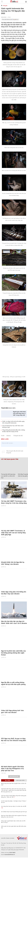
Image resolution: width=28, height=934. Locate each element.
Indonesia (8, 428)
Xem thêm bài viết (14, 769)
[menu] (1, 1)
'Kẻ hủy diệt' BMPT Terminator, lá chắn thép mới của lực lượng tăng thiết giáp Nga (13, 526)
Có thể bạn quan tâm (9, 452)
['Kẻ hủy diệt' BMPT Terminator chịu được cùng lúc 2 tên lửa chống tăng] (14, 483)
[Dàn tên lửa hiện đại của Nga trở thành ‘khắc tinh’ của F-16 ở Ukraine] (14, 603)
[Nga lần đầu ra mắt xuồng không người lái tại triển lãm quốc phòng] (14, 664)
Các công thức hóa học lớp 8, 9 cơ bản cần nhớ (13, 799)
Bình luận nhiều (20, 773)
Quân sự (3, 499)
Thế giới (5, 5)
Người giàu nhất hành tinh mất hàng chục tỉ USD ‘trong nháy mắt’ (19, 406)
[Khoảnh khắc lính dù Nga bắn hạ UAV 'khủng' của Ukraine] (14, 544)
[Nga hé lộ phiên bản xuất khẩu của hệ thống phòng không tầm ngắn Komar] (14, 633)
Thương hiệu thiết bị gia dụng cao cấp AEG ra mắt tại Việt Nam (8, 469)
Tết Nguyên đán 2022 (18, 428)
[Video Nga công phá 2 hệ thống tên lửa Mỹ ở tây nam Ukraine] (14, 573)
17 (14, 790)
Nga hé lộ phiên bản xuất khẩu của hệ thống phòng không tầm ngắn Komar (13, 646)
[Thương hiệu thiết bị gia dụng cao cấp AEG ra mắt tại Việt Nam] (9, 459)
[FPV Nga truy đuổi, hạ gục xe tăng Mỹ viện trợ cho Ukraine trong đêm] (14, 720)
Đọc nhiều (7, 773)
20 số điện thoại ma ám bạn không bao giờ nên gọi (14, 805)
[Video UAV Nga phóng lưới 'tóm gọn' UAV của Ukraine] (14, 692)
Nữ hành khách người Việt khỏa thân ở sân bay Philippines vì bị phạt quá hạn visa (12, 762)
